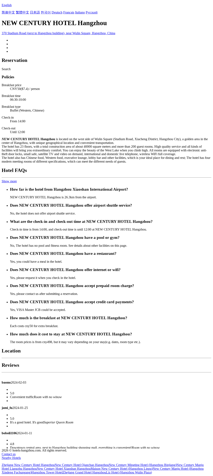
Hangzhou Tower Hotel (47, 472)
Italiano (80, 12)
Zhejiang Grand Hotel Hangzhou (84, 472)
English (7, 5)
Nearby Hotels (11, 458)
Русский (92, 12)
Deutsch (57, 12)
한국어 (46, 12)
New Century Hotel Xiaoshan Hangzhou (64, 468)
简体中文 (8, 12)
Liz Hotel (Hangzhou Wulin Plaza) (129, 472)
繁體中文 (22, 12)
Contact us (9, 454)
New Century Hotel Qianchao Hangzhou (82, 465)
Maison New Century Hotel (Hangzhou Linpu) (122, 468)
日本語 (35, 12)
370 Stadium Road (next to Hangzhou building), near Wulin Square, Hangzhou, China (58, 33)
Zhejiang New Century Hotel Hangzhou (28, 465)
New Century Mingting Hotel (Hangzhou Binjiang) (142, 465)
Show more (9, 181)
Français (68, 12)
